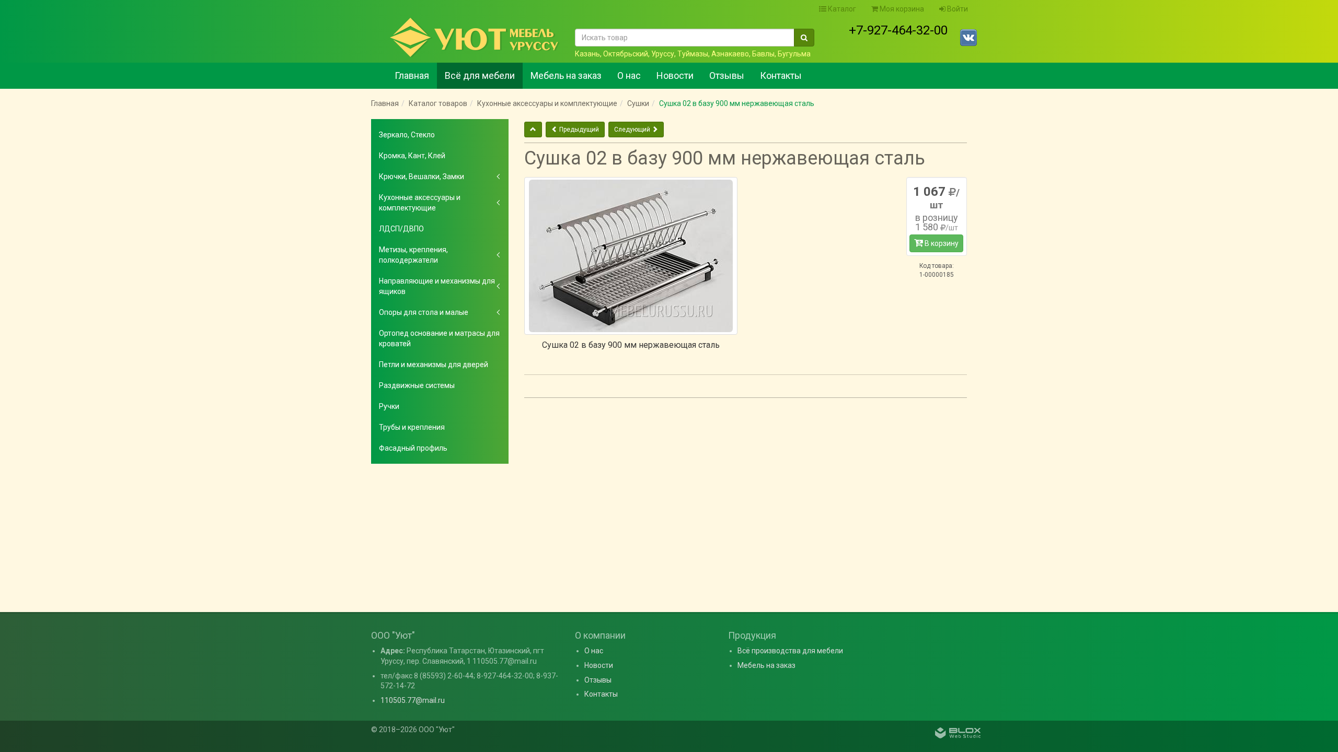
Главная (412, 75)
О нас (629, 75)
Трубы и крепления (412, 427)
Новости (675, 75)
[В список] (533, 129)
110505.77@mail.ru (412, 700)
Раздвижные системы (417, 385)
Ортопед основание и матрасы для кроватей (439, 338)
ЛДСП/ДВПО (401, 229)
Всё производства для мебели (790, 651)
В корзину (941, 243)
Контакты (781, 75)
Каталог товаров (438, 103)
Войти (956, 9)
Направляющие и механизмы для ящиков (437, 286)
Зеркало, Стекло (407, 135)
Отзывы (726, 75)
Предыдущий (578, 129)
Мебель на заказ (566, 75)
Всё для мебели (480, 75)
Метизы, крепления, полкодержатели (413, 254)
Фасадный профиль (413, 448)
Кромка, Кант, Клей (412, 155)
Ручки (389, 406)
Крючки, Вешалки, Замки (421, 176)
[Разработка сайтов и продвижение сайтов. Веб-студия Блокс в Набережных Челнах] (958, 734)
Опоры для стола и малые (423, 312)
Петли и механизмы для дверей (433, 364)
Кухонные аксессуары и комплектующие (547, 103)
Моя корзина (901, 9)
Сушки (638, 103)
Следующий (633, 129)
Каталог (841, 9)
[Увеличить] (631, 256)
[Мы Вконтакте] (968, 37)
